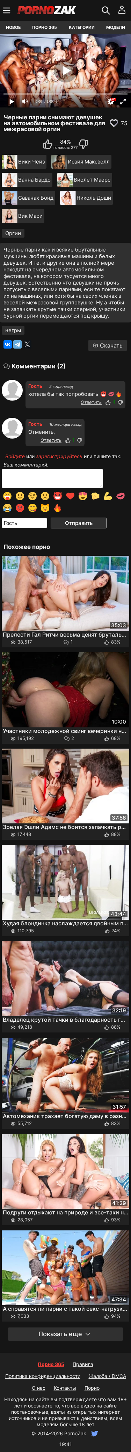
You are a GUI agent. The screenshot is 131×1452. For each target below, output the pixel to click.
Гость (35, 386)
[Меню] (7, 10)
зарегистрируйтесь (59, 456)
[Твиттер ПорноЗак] (94, 1433)
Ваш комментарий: (26, 464)
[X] (27, 344)
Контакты (65, 1388)
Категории (82, 27)
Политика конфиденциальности (42, 1376)
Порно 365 (44, 27)
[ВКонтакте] (7, 344)
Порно (92, 1388)
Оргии (13, 233)
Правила (83, 1364)
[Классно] (108, 402)
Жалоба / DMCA (107, 1376)
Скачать (111, 345)
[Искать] (106, 10)
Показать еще (60, 1334)
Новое (13, 27)
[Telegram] (17, 344)
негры (13, 330)
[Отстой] (120, 402)
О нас (38, 1388)
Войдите (15, 456)
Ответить (91, 402)
